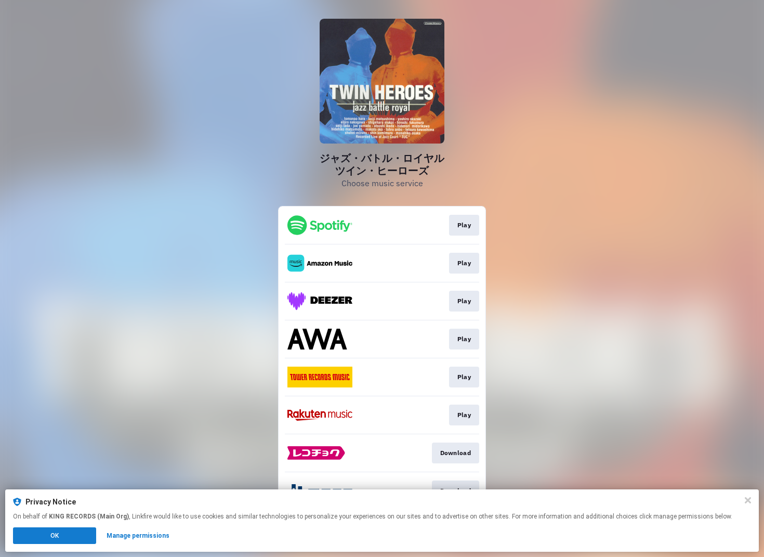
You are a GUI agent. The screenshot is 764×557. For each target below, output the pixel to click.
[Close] (748, 500)
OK (54, 535)
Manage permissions (138, 535)
